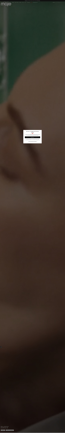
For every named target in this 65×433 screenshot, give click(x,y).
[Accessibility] (1, 347)
